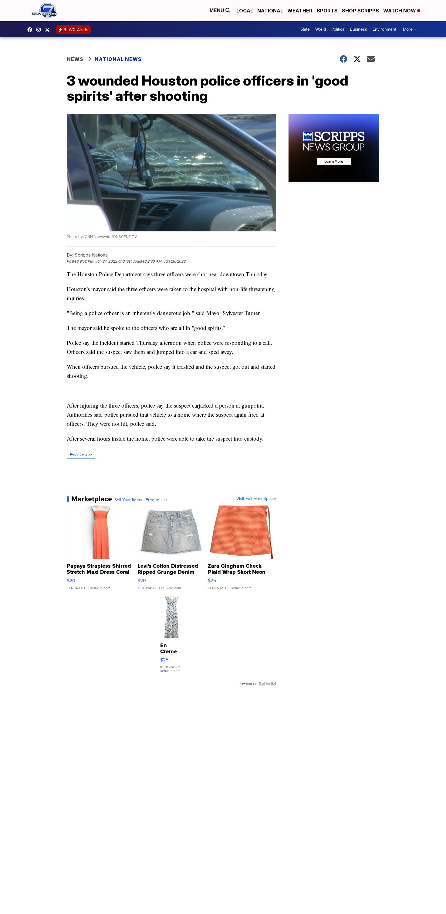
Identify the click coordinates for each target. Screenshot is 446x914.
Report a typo (81, 454)
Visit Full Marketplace (256, 499)
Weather (300, 11)
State (305, 29)
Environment (384, 29)
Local (244, 11)
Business (358, 29)
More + (409, 29)
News (75, 59)
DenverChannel (49, 29)
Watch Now (400, 11)
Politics (337, 29)
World (320, 29)
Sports (327, 11)
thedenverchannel (40, 29)
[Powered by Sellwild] (267, 684)
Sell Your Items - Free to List (140, 500)
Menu (217, 10)
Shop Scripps (360, 11)
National (270, 11)
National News (118, 59)
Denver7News (31, 29)
